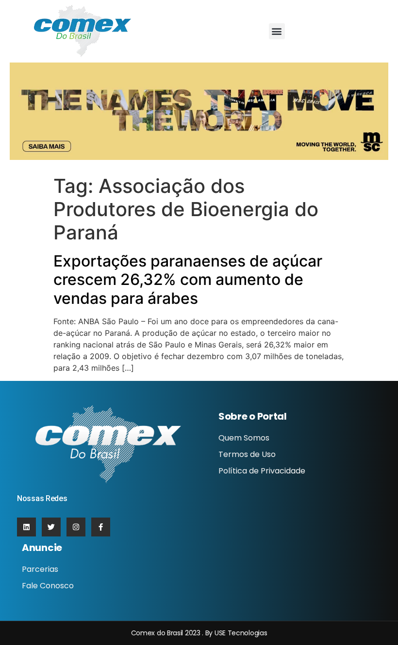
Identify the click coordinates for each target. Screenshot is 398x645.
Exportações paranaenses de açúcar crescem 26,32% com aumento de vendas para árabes (187, 280)
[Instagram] (75, 527)
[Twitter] (51, 527)
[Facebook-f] (100, 527)
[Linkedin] (26, 527)
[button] (277, 31)
